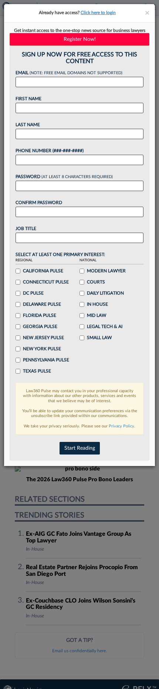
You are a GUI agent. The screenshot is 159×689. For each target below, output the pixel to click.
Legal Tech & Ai (104, 326)
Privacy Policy (121, 426)
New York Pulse (42, 349)
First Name (28, 98)
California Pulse (43, 271)
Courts (96, 282)
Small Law (99, 337)
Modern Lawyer (106, 271)
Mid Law (96, 315)
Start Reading (79, 448)
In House (97, 304)
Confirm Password (39, 202)
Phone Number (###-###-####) (50, 150)
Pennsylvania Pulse (46, 360)
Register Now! (80, 39)
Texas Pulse (37, 371)
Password (64, 176)
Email (69, 72)
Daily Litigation (105, 293)
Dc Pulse (33, 293)
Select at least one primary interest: (60, 254)
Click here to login (98, 12)
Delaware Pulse (42, 304)
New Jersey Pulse (43, 337)
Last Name (28, 124)
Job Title (26, 228)
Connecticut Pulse (46, 282)
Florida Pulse (39, 315)
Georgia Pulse (40, 326)
